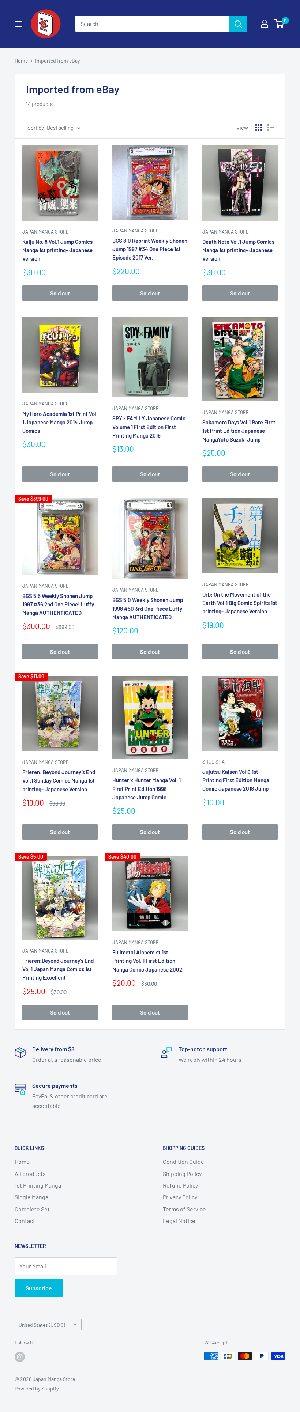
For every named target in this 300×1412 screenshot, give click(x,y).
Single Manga (31, 1196)
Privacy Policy (180, 1196)
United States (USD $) (42, 1325)
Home (21, 60)
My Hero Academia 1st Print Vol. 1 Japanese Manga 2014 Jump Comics (60, 422)
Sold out (60, 293)
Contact (25, 1220)
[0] (279, 23)
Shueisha (213, 762)
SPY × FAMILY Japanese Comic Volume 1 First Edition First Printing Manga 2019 (148, 427)
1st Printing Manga (38, 1185)
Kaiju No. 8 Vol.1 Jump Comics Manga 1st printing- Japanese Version (57, 250)
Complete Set (32, 1208)
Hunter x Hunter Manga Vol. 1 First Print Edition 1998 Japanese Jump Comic (146, 788)
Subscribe (39, 1287)
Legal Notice (179, 1220)
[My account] (264, 24)
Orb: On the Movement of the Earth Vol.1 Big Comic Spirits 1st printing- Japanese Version (239, 603)
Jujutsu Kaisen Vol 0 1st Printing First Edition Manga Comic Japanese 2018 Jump (235, 780)
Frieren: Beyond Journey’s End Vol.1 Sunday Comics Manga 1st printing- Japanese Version (58, 780)
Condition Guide (183, 1161)
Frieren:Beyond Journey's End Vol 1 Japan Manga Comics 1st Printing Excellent (58, 969)
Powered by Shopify (37, 1388)
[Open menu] (18, 24)
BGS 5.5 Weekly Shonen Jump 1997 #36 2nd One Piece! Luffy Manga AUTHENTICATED (58, 604)
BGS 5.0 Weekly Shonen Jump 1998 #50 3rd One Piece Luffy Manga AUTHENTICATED (147, 608)
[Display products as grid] (258, 127)
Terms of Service (184, 1208)
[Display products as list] (270, 127)
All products (30, 1173)
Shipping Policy (182, 1173)
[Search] (238, 24)
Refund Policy (180, 1185)
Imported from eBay (57, 60)
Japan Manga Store (45, 232)
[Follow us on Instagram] (20, 1357)
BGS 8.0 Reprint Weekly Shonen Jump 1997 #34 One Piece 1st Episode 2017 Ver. (149, 249)
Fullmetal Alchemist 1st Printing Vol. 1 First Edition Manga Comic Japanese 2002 (147, 961)
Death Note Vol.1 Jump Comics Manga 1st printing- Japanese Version (238, 250)
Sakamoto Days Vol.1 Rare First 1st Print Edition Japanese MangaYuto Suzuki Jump (238, 431)
